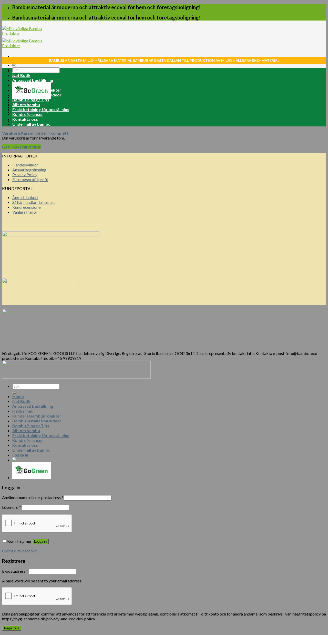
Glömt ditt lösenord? (20, 550)
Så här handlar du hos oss (33, 202)
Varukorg (11, 133)
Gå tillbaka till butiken (21, 146)
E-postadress (15, 571)
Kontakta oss (25, 119)
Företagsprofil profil (30, 179)
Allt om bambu (26, 104)
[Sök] (14, 393)
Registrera (11, 628)
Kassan (28, 133)
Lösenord (11, 507)
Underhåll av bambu (31, 124)
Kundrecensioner (27, 207)
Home (18, 70)
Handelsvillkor (25, 164)
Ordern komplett (51, 133)
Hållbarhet (22, 85)
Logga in (40, 541)
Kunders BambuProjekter (36, 89)
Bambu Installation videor (36, 94)
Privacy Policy (24, 174)
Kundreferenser (27, 114)
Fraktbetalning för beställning (40, 109)
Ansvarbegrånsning (29, 169)
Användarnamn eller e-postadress (32, 497)
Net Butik (21, 75)
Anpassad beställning (32, 80)
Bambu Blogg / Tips (30, 99)
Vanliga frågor (24, 212)
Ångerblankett (25, 197)
